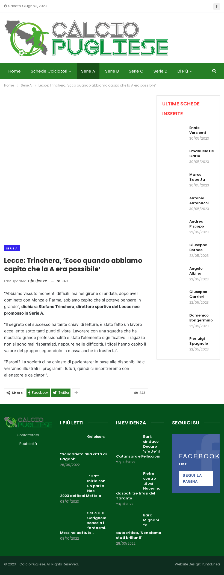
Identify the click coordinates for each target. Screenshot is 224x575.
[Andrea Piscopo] (174, 228)
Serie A (88, 71)
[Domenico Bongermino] (174, 321)
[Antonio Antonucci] (174, 204)
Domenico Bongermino (201, 318)
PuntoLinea (211, 564)
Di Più (183, 71)
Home (14, 71)
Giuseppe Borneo (198, 247)
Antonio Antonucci (199, 201)
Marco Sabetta (197, 177)
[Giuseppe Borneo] (174, 251)
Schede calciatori (49, 71)
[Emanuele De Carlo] (174, 157)
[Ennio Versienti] (174, 134)
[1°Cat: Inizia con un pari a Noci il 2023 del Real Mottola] (72, 482)
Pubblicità (28, 443)
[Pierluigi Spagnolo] (174, 345)
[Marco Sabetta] (174, 181)
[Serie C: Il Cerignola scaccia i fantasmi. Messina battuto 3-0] (72, 519)
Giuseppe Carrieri (198, 294)
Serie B (112, 71)
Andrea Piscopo (196, 224)
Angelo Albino (196, 271)
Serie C (136, 71)
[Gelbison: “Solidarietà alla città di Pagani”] (72, 443)
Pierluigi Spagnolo (198, 341)
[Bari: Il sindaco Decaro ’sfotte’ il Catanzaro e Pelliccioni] (128, 443)
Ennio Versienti (197, 130)
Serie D (160, 71)
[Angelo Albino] (174, 275)
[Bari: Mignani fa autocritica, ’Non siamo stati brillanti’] (128, 521)
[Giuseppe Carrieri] (174, 298)
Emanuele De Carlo (201, 153)
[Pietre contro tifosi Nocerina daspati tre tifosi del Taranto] (128, 480)
